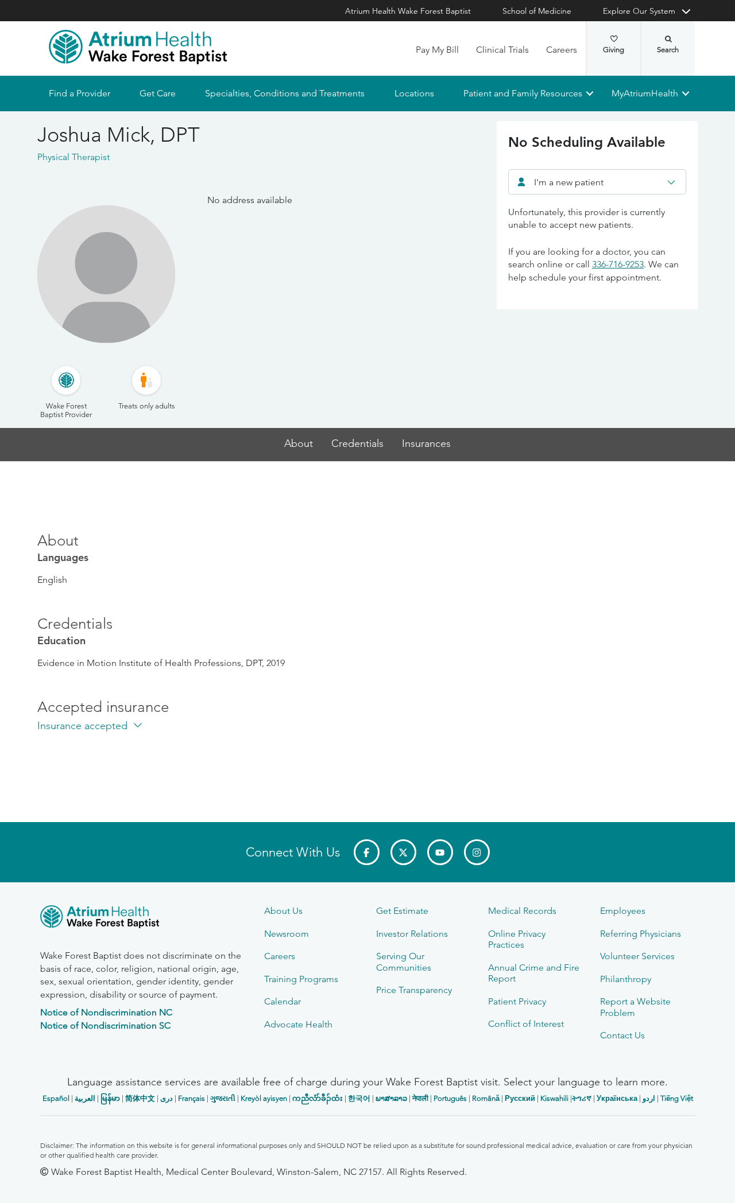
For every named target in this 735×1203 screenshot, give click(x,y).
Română (486, 1098)
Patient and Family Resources (522, 93)
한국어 (359, 1098)
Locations (414, 93)
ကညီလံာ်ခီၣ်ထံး (317, 1098)
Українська (617, 1098)
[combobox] (597, 181)
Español (55, 1098)
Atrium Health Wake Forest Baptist (408, 11)
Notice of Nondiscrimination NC (106, 1012)
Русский (520, 1098)
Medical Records (522, 910)
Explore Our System (639, 11)
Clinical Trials (502, 49)
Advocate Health (298, 1024)
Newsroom (286, 933)
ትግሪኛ (581, 1098)
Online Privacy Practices (517, 939)
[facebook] (367, 852)
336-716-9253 (618, 264)
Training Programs (301, 979)
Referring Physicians (640, 933)
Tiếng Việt (676, 1098)
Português (450, 1098)
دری (166, 1098)
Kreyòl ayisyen (264, 1098)
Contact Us (622, 1035)
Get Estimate (402, 910)
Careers (561, 49)
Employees (622, 910)
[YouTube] (440, 852)
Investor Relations (412, 933)
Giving (613, 49)
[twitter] (403, 852)
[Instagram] (477, 852)
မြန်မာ (110, 1098)
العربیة (85, 1098)
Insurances (426, 444)
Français (191, 1098)
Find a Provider (79, 93)
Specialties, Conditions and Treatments (285, 93)
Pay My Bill (437, 49)
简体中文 (140, 1098)
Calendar (282, 1001)
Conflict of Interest (526, 1023)
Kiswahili (554, 1098)
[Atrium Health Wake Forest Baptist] (137, 47)
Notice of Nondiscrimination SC (105, 1025)
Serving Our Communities (403, 961)
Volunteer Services (637, 956)
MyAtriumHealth (645, 93)
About (298, 444)
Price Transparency (414, 989)
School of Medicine (536, 11)
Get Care (158, 93)
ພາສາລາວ (391, 1098)
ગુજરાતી (222, 1098)
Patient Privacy (517, 1001)
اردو (649, 1098)
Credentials (357, 444)
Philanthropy (625, 979)
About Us (283, 910)
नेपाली (420, 1098)
